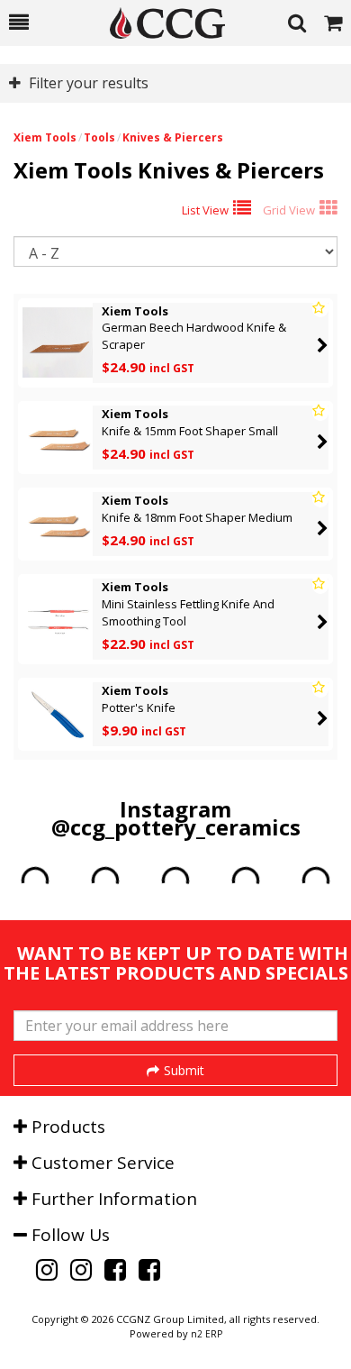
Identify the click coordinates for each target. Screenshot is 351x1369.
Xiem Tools (45, 137)
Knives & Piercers (172, 137)
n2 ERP (206, 1334)
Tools (99, 137)
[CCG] (158, 23)
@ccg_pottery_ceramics (176, 827)
